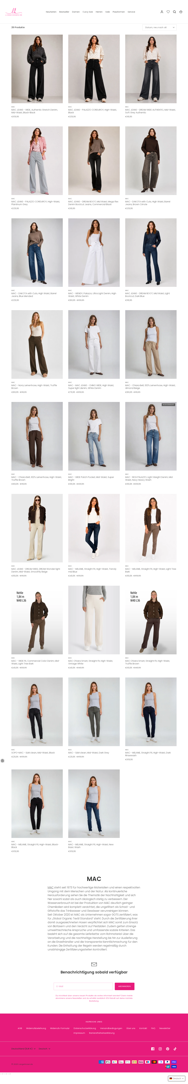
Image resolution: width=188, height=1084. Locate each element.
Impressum (79, 1032)
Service (131, 11)
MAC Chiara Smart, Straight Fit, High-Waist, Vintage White (90, 662)
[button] (176, 1078)
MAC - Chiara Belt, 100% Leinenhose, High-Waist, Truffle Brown (36, 478)
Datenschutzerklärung (85, 1028)
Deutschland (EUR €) (22, 1048)
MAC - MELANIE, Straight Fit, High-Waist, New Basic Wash (91, 846)
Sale (107, 11)
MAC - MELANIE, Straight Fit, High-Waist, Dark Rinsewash (148, 754)
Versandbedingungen (111, 1028)
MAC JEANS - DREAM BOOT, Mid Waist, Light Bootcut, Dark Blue (147, 295)
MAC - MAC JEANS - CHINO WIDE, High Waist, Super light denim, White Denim (91, 387)
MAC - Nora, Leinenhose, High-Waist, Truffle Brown (34, 387)
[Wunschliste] (168, 12)
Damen (76, 11)
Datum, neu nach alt (156, 27)
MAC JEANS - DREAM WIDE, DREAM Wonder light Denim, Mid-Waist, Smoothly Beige (35, 570)
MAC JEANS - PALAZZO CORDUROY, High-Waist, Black (92, 111)
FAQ (153, 1028)
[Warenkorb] (181, 12)
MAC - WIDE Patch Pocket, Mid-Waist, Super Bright (91, 478)
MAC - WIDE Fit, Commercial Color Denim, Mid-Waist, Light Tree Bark (35, 662)
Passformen (119, 11)
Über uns (130, 1028)
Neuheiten (51, 11)
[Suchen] (174, 12)
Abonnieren (124, 986)
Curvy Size (88, 11)
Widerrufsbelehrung (36, 1028)
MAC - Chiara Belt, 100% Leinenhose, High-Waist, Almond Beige (150, 387)
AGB (20, 1028)
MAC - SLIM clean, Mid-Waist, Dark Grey (88, 752)
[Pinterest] (168, 1049)
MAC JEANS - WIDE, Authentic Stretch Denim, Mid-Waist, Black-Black (34, 111)
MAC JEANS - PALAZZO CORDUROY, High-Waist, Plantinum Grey (35, 203)
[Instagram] (160, 1049)
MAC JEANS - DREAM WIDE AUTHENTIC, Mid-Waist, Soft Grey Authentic (150, 111)
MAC (51, 887)
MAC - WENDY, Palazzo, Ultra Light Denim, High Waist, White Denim (92, 295)
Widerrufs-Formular (60, 1028)
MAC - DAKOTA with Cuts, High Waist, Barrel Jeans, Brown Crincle (147, 203)
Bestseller (64, 11)
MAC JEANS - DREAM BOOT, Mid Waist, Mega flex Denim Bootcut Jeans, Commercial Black (93, 203)
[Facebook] (153, 1049)
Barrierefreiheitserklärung (102, 1032)
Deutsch (43, 1048)
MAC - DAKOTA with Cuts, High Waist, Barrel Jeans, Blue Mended (33, 295)
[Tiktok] (175, 1049)
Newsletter (164, 1028)
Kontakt (143, 1028)
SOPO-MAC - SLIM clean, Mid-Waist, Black (33, 752)
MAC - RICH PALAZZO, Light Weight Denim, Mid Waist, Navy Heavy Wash (149, 478)
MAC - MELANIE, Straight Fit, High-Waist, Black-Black (35, 846)
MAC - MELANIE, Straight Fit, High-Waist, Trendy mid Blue (92, 570)
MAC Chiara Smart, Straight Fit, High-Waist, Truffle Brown (147, 662)
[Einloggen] (162, 12)
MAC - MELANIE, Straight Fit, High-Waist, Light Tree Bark (150, 570)
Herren (99, 11)
